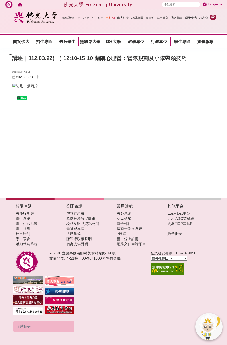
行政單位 (159, 41)
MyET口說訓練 (179, 224)
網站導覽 (68, 17)
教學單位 (136, 41)
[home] (19, 4)
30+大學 (113, 41)
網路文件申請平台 (131, 244)
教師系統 (124, 213)
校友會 (203, 17)
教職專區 (137, 17)
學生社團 (23, 229)
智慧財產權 (75, 213)
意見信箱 (124, 218)
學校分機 (113, 258)
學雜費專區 (75, 229)
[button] (80, 326)
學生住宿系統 (27, 224)
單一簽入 (163, 17)
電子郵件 (124, 224)
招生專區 (44, 41)
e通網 (121, 234)
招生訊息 (83, 17)
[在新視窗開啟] (28, 279)
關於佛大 (21, 41)
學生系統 (23, 218)
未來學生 (67, 41)
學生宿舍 (23, 239)
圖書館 (150, 17)
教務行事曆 (25, 213)
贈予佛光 (191, 17)
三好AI (110, 17)
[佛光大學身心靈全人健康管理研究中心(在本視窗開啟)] (28, 300)
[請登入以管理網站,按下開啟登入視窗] (8, 4)
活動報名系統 (27, 244)
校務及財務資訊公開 (82, 224)
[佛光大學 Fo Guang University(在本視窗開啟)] (35, 17)
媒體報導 (205, 41)
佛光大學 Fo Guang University (98, 4)
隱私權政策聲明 (79, 239)
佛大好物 (123, 17)
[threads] (214, 17)
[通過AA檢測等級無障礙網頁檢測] (181, 269)
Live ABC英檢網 (180, 218)
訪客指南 (177, 17)
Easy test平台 (178, 213)
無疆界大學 (90, 41)
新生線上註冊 (128, 239)
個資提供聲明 (77, 244)
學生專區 (182, 41)
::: (4, 37)
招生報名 (98, 17)
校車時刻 (23, 234)
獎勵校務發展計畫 (81, 218)
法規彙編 (73, 234)
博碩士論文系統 (130, 229)
